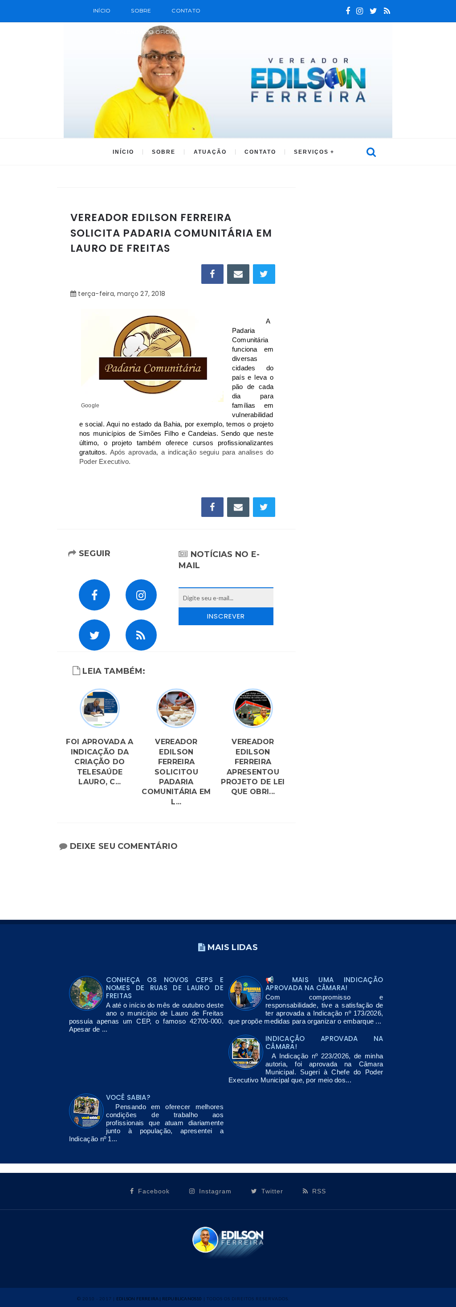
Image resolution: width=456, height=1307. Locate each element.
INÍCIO (123, 152)
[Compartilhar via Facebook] (212, 274)
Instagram (214, 1191)
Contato (185, 10)
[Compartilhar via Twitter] (264, 274)
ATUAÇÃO (210, 152)
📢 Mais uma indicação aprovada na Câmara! (324, 983)
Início (101, 10)
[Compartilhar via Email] (238, 274)
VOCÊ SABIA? (128, 1097)
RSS (318, 1191)
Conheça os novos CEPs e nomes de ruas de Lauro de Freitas (165, 987)
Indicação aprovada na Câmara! (324, 1042)
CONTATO (260, 152)
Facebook (153, 1191)
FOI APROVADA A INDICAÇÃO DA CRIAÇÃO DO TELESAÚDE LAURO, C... (99, 761)
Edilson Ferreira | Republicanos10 (159, 1298)
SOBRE (141, 10)
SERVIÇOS (311, 152)
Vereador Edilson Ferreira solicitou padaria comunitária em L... (176, 771)
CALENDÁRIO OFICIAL (146, 32)
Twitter (271, 1191)
